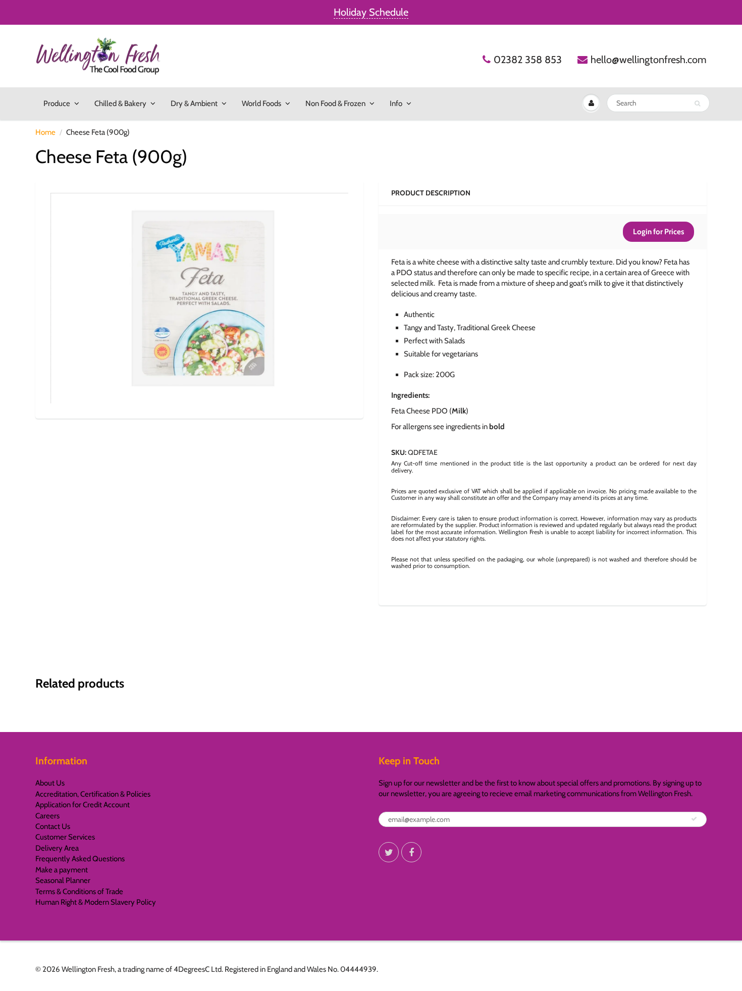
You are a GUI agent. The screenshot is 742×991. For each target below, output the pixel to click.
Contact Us (52, 826)
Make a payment (61, 869)
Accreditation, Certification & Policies (92, 794)
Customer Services (65, 837)
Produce (56, 103)
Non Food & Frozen (335, 103)
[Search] (697, 103)
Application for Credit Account (82, 804)
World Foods (261, 103)
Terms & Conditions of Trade (79, 891)
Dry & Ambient (194, 103)
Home (45, 132)
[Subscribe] (694, 819)
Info (396, 103)
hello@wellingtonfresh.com (649, 60)
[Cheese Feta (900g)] (199, 298)
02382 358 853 (528, 60)
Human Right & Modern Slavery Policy (95, 902)
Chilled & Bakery (120, 103)
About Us (50, 783)
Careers (47, 815)
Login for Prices (658, 231)
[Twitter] (389, 852)
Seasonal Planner (62, 880)
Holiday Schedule (371, 12)
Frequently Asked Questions (80, 858)
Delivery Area (57, 848)
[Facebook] (411, 852)
